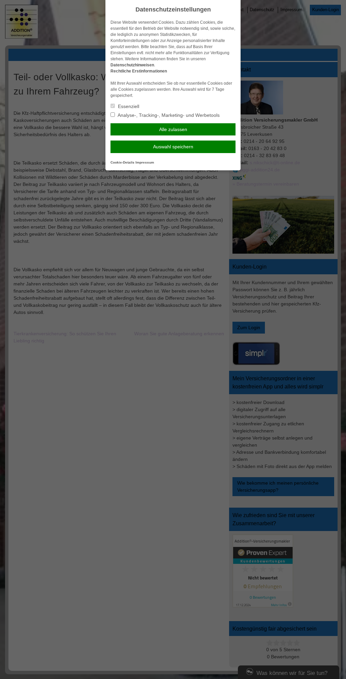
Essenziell (128, 106)
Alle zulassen (173, 129)
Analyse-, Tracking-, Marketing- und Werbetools (168, 115)
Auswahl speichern (173, 146)
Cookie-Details (122, 162)
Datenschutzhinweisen (132, 65)
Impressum (144, 162)
